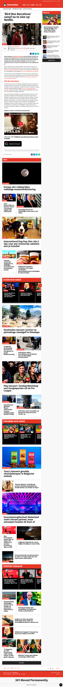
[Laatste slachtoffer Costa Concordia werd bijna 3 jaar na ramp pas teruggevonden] (45, 55)
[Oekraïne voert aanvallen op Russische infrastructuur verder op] (29, 395)
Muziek (4, 513)
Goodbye (23, 674)
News (24, 5)
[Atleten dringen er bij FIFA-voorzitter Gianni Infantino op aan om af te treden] (27, 570)
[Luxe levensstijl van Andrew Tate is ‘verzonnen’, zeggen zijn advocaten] (9, 194)
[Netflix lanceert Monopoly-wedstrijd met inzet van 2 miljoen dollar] (45, 50)
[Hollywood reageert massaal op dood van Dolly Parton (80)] (7, 627)
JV (5, 48)
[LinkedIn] (53, 668)
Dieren (4, 237)
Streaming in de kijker (17, 8)
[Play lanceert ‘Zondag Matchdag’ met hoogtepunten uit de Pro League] (21, 362)
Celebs (4, 200)
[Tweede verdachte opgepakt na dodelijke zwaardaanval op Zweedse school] (9, 251)
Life (40, 5)
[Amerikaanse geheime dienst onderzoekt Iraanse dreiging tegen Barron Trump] (9, 395)
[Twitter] (50, 668)
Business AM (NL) (7, 674)
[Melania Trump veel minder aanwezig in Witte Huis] (29, 640)
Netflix (5, 44)
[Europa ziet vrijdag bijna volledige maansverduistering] (21, 163)
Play (28, 5)
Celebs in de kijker (7, 8)
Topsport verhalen (27, 8)
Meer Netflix (54, 60)
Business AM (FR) (16, 674)
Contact (58, 674)
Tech (36, 5)
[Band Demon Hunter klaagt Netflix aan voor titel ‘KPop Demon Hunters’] (10, 425)
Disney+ (5, 533)
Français (58, 1)
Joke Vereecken (15, 46)
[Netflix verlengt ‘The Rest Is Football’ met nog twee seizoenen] (45, 45)
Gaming (5, 646)
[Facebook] (48, 668)
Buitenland (6, 183)
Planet (32, 5)
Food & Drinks (6, 467)
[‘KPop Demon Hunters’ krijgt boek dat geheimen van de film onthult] (45, 40)
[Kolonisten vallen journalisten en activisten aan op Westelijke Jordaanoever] (29, 337)
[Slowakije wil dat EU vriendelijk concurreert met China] (29, 194)
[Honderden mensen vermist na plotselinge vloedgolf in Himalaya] (21, 306)
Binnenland (20, 263)
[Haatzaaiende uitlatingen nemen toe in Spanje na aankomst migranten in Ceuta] (9, 592)
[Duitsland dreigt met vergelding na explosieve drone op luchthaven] (29, 592)
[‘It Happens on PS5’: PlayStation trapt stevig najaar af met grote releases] (9, 640)
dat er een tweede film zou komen (29, 71)
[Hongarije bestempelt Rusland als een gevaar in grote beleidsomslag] (9, 337)
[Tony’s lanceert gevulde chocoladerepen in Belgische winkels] (21, 447)
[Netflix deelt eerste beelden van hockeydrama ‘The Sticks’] (27, 425)
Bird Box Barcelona (17, 56)
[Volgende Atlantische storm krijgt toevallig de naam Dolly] (29, 527)
